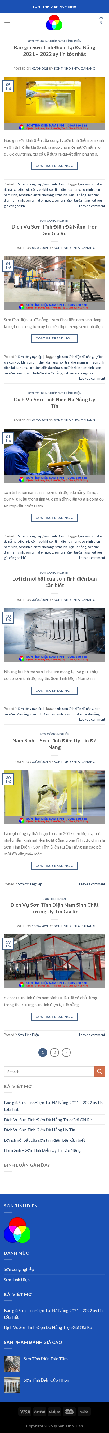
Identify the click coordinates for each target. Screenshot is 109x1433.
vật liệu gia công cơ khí (79, 373)
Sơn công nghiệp (42, 41)
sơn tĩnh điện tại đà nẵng (72, 200)
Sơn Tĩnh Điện (69, 41)
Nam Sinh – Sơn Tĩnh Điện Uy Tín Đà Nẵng (54, 743)
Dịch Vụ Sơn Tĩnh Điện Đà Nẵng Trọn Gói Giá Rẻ (55, 230)
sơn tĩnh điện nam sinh (77, 367)
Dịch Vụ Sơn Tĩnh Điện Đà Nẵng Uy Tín (54, 402)
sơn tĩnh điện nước (39, 200)
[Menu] (7, 22)
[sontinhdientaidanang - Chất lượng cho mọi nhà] (54, 22)
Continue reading (54, 166)
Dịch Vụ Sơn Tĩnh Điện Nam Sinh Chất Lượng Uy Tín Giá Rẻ (55, 908)
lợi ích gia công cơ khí (32, 189)
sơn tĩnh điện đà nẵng (70, 195)
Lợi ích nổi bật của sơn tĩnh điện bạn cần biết (54, 581)
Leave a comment (92, 206)
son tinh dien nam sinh (75, 362)
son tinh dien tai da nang (36, 195)
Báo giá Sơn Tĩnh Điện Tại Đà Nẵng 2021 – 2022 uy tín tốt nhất (54, 50)
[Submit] (99, 1071)
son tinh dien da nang (64, 189)
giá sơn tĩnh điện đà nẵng (75, 357)
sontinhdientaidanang (74, 68)
